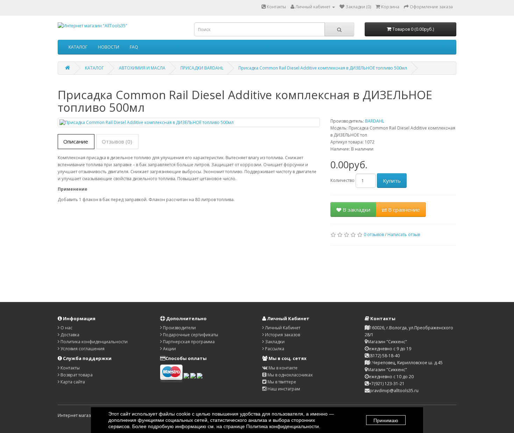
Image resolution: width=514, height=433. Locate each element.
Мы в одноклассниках (289, 375)
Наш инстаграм (283, 389)
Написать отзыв (403, 234)
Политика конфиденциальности (93, 342)
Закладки (274, 342)
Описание (75, 141)
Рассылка (274, 349)
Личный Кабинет (282, 328)
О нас (65, 328)
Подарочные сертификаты (190, 335)
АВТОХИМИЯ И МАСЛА (142, 68)
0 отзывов (374, 234)
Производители (179, 328)
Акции (169, 349)
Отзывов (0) (117, 141)
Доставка (69, 335)
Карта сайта (72, 382)
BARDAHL (374, 121)
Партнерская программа (188, 342)
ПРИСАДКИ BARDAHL (201, 68)
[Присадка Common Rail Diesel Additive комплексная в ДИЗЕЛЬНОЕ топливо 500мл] (189, 122)
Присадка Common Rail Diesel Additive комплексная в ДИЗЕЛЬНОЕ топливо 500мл (322, 68)
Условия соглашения (82, 349)
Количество (342, 180)
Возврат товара (76, 375)
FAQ (134, 47)
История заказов (282, 335)
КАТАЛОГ (78, 47)
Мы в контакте (282, 368)
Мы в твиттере (281, 382)
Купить (392, 180)
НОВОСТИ (108, 47)
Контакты (276, 7)
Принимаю (385, 420)
